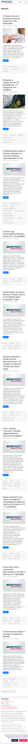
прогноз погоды (8, 142)
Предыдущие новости (8, 691)
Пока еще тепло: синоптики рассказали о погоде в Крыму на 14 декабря (14, 570)
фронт (5, 488)
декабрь (6, 69)
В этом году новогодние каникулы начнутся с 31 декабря (14, 233)
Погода (5, 135)
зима (18, 343)
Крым (12, 206)
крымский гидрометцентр (10, 208)
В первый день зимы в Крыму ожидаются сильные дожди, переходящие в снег (14, 154)
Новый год (6, 283)
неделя (16, 683)
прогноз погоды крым (9, 222)
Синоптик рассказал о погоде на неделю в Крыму (14, 634)
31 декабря (12, 278)
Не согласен (23, 740)
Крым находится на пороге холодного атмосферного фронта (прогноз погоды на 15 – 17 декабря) (14, 502)
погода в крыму (7, 137)
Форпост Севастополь (14, 348)
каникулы (6, 281)
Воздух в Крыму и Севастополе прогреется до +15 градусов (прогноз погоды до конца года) (12, 362)
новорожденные (15, 69)
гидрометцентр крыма (15, 203)
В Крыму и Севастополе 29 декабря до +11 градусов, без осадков (11, 85)
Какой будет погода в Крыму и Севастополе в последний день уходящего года (14, 296)
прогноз (20, 218)
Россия (5, 278)
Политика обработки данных (9, 708)
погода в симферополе (9, 218)
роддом (6, 71)
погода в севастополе (9, 140)
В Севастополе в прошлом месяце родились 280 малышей (11, 20)
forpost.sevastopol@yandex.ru (9, 706)
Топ (5, 348)
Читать (5, 60)
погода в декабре (19, 210)
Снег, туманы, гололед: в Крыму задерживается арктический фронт (12, 432)
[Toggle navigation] (25, 2)
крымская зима (7, 483)
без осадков (13, 135)
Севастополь (18, 345)
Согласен (14, 740)
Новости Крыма (7, 210)
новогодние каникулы (17, 281)
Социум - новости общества (10, 66)
